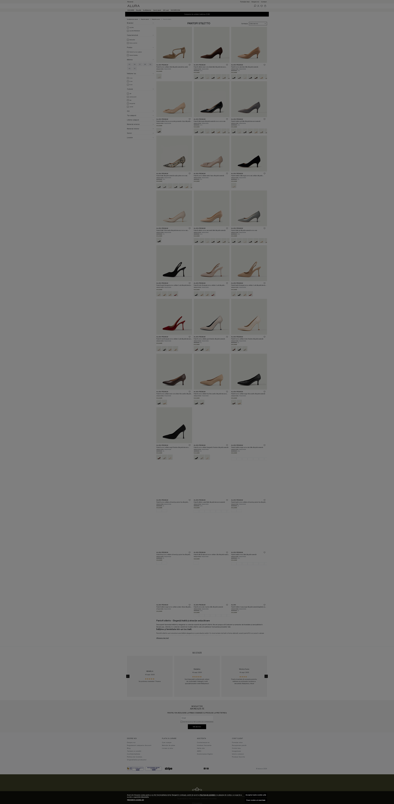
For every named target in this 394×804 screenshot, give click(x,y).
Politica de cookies (207, 795)
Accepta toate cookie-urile (256, 795)
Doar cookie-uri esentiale (255, 800)
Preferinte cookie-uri (135, 800)
